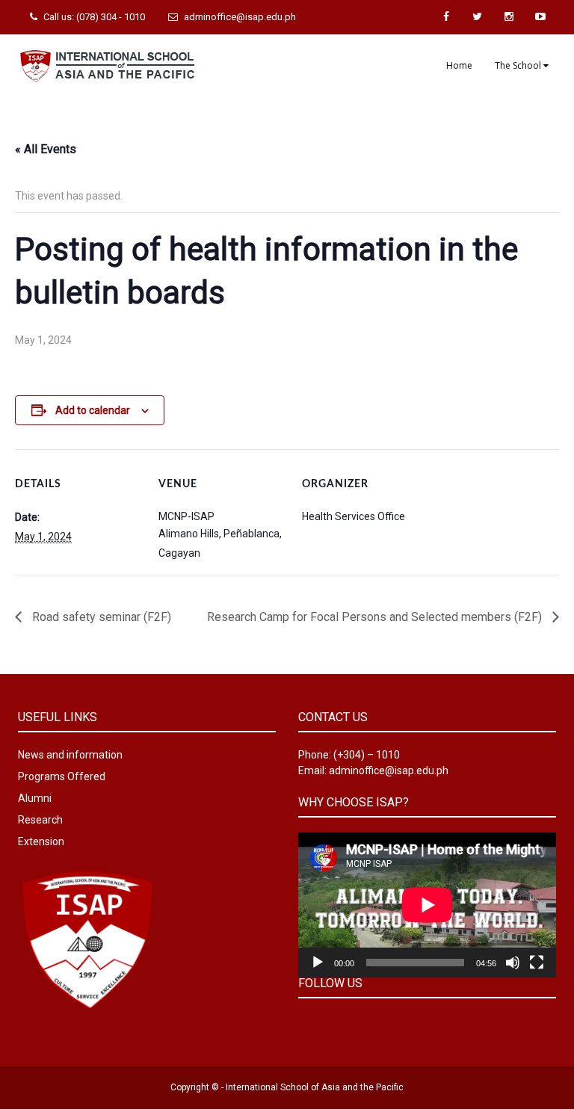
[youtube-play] (540, 17)
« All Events (45, 149)
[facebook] (446, 17)
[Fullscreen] (536, 962)
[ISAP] (107, 64)
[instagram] (509, 17)
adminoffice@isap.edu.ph (240, 16)
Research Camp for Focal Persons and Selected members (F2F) (376, 617)
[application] (427, 904)
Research (40, 820)
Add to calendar (92, 410)
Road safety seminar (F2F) (100, 617)
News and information (70, 755)
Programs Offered (61, 776)
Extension (41, 841)
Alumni (35, 798)
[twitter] (477, 17)
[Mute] (512, 962)
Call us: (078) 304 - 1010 (94, 16)
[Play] (317, 962)
